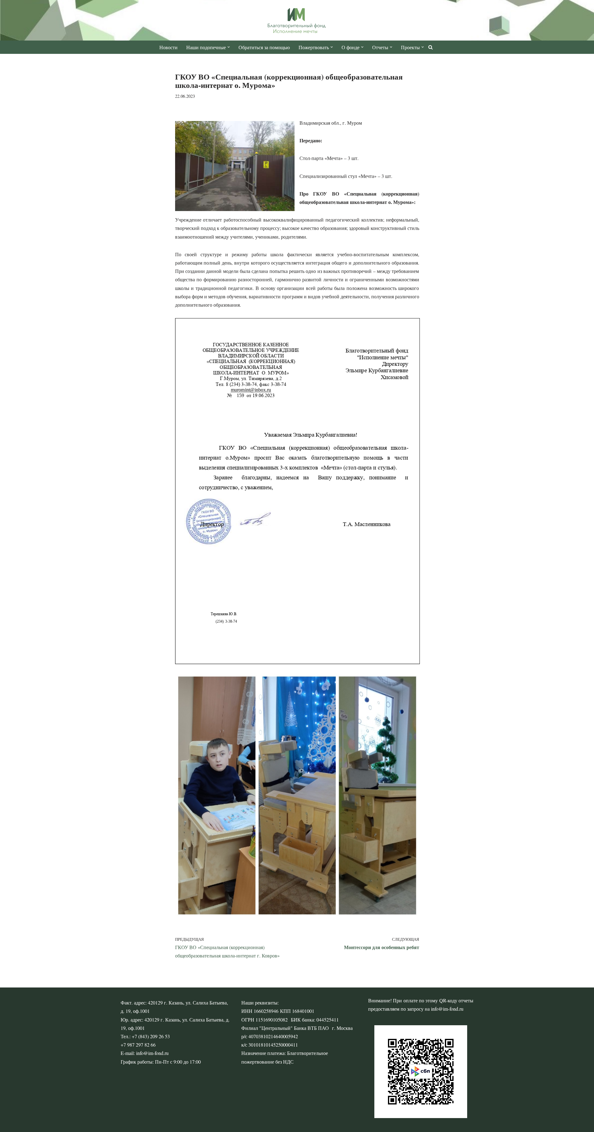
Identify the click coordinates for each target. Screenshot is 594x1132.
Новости (168, 47)
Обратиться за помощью (264, 47)
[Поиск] (430, 47)
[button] (228, 47)
